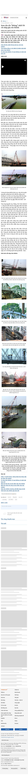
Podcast (16, 723)
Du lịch (16, 705)
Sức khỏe (3, 702)
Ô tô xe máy (3, 705)
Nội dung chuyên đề (19, 715)
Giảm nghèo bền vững (6, 713)
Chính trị (17, 689)
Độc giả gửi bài (14, 768)
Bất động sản (4, 707)
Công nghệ (17, 702)
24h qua (3, 726)
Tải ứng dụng (5, 768)
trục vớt (20, 497)
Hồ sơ (16, 718)
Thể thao (17, 695)
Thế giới (16, 697)
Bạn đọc (16, 707)
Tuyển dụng (23, 768)
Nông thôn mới (18, 713)
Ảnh (2, 720)
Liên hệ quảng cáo (5, 755)
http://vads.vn (8, 763)
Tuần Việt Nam (4, 710)
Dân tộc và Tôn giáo (5, 695)
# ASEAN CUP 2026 (14, 17)
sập (16, 499)
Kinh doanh (17, 692)
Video (16, 720)
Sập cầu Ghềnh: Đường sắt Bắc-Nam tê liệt (13, 489)
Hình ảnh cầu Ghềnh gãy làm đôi (10, 490)
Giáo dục (3, 697)
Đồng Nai (15, 497)
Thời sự (4, 21)
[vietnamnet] (6, 18)
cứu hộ (9, 497)
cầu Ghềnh (11, 499)
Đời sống (3, 700)
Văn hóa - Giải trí (19, 700)
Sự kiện (20, 729)
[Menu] (2, 17)
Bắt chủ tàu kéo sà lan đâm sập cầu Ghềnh (13, 483)
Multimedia (3, 723)
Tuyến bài (7, 729)
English (2, 718)
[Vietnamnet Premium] (4, 690)
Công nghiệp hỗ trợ (19, 710)
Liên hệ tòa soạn (5, 740)
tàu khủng (4, 499)
